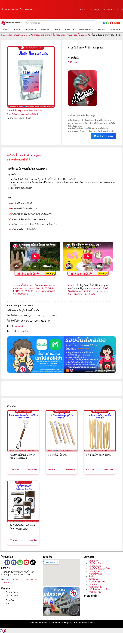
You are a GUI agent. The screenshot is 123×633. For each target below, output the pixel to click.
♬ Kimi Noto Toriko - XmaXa (83, 294)
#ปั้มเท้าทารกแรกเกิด (29, 285)
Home (4, 35)
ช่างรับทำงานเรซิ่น (96, 592)
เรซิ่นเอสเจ (23, 331)
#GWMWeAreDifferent (46, 285)
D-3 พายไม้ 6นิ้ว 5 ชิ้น (57, 454)
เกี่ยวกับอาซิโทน (96, 563)
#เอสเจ (21, 288)
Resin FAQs (101, 30)
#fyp (69, 294)
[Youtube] (26, 562)
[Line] (20, 562)
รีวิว (56, 30)
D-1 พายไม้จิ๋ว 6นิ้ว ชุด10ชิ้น (98, 454)
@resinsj (16, 285)
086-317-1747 (90, 9)
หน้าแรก (6, 30)
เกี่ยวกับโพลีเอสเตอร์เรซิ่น (100, 568)
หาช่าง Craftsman (85, 30)
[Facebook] (7, 562)
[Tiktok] (33, 562)
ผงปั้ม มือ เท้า (34, 114)
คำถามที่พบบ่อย (95, 573)
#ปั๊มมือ (99, 288)
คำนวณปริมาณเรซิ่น (97, 581)
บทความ (68, 30)
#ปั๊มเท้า (105, 288)
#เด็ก (37, 288)
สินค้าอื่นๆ (12, 406)
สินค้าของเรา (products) (19, 35)
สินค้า (16, 30)
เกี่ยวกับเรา (114, 30)
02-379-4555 (27, 579)
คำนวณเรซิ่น (45, 30)
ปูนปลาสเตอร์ (24, 114)
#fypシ (105, 291)
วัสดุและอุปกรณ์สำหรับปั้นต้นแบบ (72, 35)
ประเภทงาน (29, 30)
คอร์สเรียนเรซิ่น (95, 586)
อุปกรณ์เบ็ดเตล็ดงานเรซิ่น (43, 35)
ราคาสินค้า (93, 579)
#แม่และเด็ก (72, 291)
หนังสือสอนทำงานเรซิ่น (99, 589)
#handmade (30, 288)
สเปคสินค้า (93, 584)
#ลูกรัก (79, 291)
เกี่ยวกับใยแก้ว (95, 566)
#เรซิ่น (15, 288)
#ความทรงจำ (88, 291)
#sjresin (92, 288)
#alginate (98, 291)
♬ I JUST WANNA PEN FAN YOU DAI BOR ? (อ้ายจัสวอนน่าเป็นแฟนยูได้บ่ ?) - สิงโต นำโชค (34, 291)
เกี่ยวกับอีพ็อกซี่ (95, 571)
